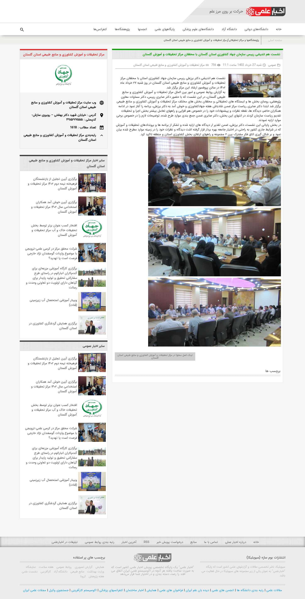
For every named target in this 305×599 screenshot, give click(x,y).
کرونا (83, 576)
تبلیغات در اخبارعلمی (65, 542)
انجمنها (142, 29)
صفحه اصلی (275, 40)
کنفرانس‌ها (100, 29)
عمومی (272, 65)
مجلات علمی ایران (34, 590)
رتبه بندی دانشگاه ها (250, 590)
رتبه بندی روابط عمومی (99, 542)
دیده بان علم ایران (197, 590)
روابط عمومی (64, 567)
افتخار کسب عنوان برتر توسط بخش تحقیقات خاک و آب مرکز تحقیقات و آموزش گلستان (54, 230)
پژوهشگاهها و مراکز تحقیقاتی (244, 40)
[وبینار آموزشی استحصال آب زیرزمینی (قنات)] (92, 310)
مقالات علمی (273, 590)
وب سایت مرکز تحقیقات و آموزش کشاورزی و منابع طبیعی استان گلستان (63, 105)
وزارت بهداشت (95, 571)
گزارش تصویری (83, 567)
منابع (193, 542)
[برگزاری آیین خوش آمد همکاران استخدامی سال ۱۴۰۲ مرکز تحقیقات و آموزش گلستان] (92, 214)
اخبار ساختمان (134, 590)
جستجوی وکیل (58, 590)
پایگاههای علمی (165, 29)
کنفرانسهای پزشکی (110, 590)
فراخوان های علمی (170, 590)
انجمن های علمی (222, 590)
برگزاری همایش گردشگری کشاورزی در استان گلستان (53, 326)
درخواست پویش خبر (170, 542)
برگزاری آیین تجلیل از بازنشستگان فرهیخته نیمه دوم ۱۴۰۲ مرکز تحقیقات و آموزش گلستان (52, 183)
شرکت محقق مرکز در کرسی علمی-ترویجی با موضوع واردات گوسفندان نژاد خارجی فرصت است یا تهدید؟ (51, 253)
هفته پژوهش (96, 576)
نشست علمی (30, 571)
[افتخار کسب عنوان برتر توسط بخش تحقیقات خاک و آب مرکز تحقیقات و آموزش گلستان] (92, 237)
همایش (99, 567)
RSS (146, 542)
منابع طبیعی (77, 571)
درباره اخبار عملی (235, 542)
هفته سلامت (46, 567)
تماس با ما (211, 542)
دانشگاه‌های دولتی (256, 29)
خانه (278, 29)
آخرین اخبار (129, 542)
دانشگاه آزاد (229, 29)
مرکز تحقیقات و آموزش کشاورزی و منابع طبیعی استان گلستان (195, 40)
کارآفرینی (45, 571)
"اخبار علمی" (186, 567)
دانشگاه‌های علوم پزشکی (198, 29)
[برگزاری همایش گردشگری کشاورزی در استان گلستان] (92, 333)
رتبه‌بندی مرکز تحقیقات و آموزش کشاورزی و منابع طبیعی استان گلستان (60, 137)
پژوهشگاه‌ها (122, 29)
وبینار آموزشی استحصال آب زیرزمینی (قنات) (53, 302)
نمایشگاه (31, 567)
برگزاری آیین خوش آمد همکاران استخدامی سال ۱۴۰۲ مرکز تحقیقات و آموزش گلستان (54, 207)
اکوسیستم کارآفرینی (83, 590)
